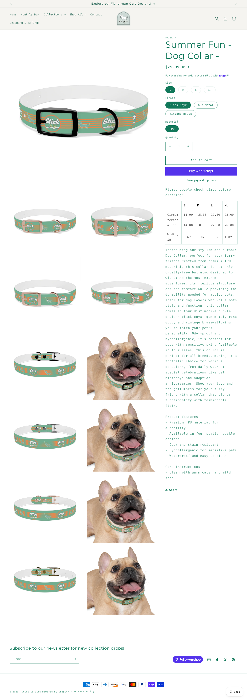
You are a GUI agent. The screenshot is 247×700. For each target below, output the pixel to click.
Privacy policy (84, 691)
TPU (172, 129)
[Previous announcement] (11, 3)
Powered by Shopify (55, 692)
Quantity (171, 137)
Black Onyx (178, 105)
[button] (54, 14)
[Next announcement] (236, 3)
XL (212, 90)
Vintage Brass (180, 113)
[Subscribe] (74, 659)
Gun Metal (206, 105)
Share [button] (173, 489)
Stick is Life (31, 692)
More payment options (201, 180)
